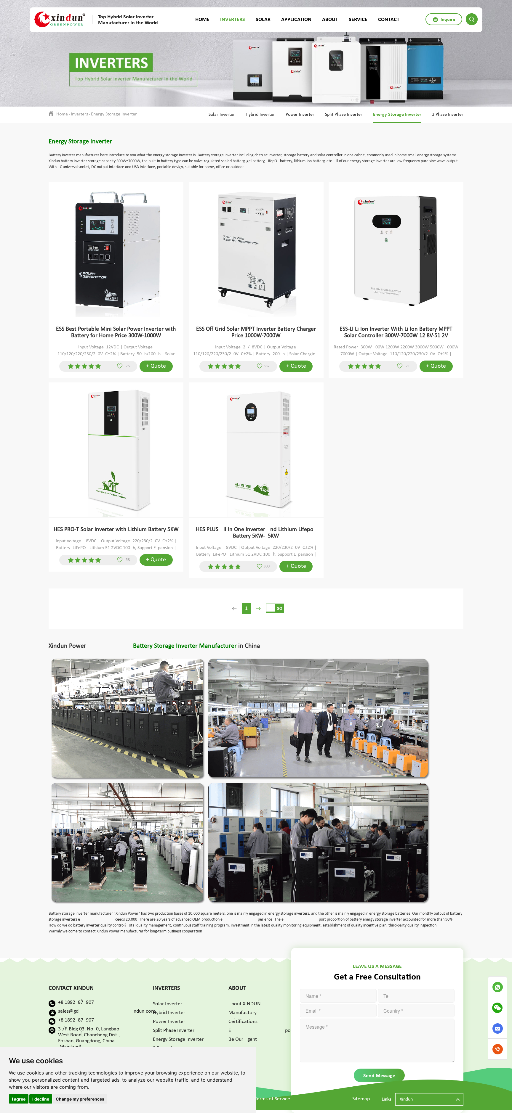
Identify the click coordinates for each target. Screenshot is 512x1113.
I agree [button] (18, 1098)
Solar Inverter (222, 114)
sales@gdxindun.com (106, 1011)
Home (202, 19)
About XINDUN (244, 1004)
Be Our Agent (242, 1039)
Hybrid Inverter (260, 114)
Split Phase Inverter (343, 114)
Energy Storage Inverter (114, 114)
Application (296, 19)
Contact (388, 19)
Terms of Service (272, 1099)
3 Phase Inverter (447, 114)
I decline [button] (40, 1098)
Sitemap (361, 1099)
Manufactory (242, 1013)
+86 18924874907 (76, 1002)
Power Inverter (300, 114)
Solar (263, 19)
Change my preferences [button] (80, 1098)
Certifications (242, 1021)
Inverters (232, 19)
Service (358, 19)
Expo (259, 1030)
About (330, 19)
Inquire (447, 19)
